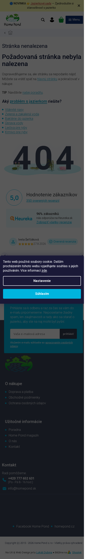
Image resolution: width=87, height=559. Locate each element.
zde (44, 270)
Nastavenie (42, 281)
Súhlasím (42, 294)
